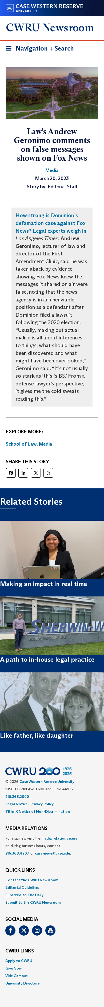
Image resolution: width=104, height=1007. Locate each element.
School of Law (21, 444)
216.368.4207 (17, 853)
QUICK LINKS (20, 870)
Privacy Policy (42, 804)
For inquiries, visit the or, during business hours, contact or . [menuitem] (41, 846)
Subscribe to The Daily (24, 895)
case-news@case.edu (52, 853)
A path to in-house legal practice (47, 659)
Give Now (13, 968)
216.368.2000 (17, 796)
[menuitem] (52, 880)
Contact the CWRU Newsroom (31, 880)
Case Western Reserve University (46, 781)
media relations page (59, 838)
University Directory (22, 983)
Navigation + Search (38, 50)
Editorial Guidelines (22, 887)
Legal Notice (16, 804)
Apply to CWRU (18, 960)
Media (45, 444)
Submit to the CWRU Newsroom (33, 902)
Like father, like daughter (36, 735)
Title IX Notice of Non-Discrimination (37, 811)
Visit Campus (16, 975)
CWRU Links (19, 951)
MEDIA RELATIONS (26, 828)
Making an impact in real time (43, 584)
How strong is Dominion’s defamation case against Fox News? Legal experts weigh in (50, 223)
